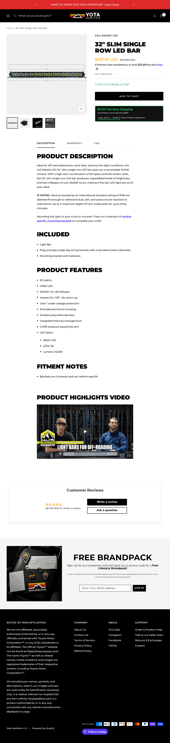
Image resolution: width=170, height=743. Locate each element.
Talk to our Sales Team (149, 635)
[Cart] (161, 15)
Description (46, 143)
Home (10, 28)
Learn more (111, 4)
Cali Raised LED (106, 35)
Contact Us (81, 635)
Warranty (74, 143)
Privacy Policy (83, 645)
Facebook (115, 640)
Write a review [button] (107, 502)
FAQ (97, 143)
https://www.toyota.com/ (42, 651)
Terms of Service (84, 640)
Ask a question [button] (107, 510)
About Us (80, 629)
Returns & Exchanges (148, 640)
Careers (140, 645)
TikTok (113, 645)
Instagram (115, 635)
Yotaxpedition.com (40, 698)
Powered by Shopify (43, 728)
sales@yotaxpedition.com (109, 119)
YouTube (114, 629)
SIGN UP (139, 588)
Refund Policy (83, 650)
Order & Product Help (148, 629)
